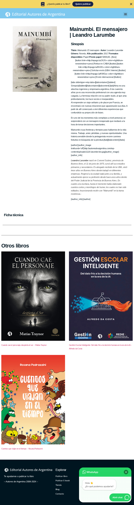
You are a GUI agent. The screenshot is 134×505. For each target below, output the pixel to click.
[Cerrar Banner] (131, 4)
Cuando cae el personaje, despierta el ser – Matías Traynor (24, 345)
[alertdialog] (67, 4)
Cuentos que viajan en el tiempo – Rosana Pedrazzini (22, 449)
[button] (125, 14)
